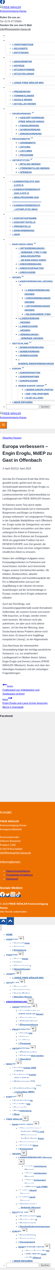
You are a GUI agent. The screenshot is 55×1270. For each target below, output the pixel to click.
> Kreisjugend (26, 272)
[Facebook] (2, 3)
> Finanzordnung (28, 125)
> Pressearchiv (21, 91)
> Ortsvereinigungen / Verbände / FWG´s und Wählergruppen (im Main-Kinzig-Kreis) (32, 254)
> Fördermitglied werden (34, 168)
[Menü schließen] (1, 927)
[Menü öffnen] (3, 425)
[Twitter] (8, 3)
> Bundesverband (28, 351)
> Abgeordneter (22, 61)
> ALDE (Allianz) (33, 398)
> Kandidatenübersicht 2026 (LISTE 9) (26, 191)
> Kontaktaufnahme (24, 218)
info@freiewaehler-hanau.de (15, 29)
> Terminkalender (23, 95)
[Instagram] (12, 3)
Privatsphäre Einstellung (19, 875)
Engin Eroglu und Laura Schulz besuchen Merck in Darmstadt (25, 703)
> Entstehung (20, 52)
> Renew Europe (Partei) (38, 389)
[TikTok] (18, 3)
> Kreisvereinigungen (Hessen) (37, 300)
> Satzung (24, 147)
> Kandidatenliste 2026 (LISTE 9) (26, 183)
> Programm (25, 155)
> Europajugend (28, 381)
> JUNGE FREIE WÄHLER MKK (28, 82)
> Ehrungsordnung (30, 133)
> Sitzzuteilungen (23, 74)
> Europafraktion (29, 372)
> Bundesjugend (28, 355)
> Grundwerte (27, 143)
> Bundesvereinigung (31, 347)
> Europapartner (28, 376)
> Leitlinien (25, 151)
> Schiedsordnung (29, 129)
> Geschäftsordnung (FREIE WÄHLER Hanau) (31, 119)
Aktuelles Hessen (12, 438)
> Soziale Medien (22, 99)
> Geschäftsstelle (23, 222)
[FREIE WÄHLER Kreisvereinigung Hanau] (14, 11)
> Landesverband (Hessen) (28, 320)
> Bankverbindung (23, 230)
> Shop (16, 234)
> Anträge (18, 65)
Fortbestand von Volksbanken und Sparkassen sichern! (20, 690)
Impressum (12, 879)
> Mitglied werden (29, 164)
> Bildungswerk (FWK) (37, 314)
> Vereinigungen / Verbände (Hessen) (30, 336)
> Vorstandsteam (22, 44)
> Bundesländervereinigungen (36, 361)
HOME (12, 35)
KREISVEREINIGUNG (16, 1002)
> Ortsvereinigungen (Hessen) (37, 308)
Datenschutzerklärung (18, 871)
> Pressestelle (21, 226)
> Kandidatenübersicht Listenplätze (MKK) (26, 207)
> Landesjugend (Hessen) (28, 328)
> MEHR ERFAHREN (22, 402)
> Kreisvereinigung (29, 264)
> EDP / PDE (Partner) (36, 394)
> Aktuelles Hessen (24, 104)
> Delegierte (20, 48)
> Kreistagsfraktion (31, 268)
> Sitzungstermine (23, 69)
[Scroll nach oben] (3, 922)
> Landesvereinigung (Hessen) (37, 292)
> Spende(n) (25, 172)
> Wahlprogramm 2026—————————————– (26, 199)
